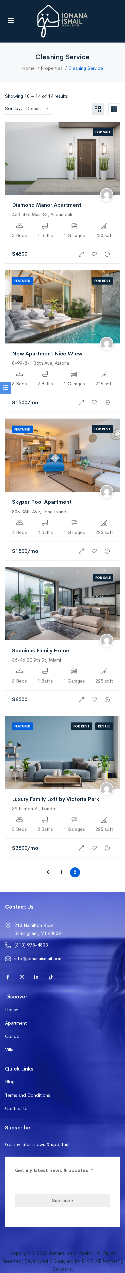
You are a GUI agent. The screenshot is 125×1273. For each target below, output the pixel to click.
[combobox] (37, 108)
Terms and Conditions (27, 1095)
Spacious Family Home (40, 650)
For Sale (103, 132)
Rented (104, 726)
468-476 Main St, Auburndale (43, 214)
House (11, 1010)
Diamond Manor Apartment (46, 204)
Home (28, 68)
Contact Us (16, 1108)
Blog (10, 1081)
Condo (12, 1036)
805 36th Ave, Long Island (39, 512)
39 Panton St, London (35, 809)
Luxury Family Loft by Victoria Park (55, 799)
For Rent (102, 281)
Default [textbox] (33, 108)
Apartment (16, 1023)
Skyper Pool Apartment (42, 501)
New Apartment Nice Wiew (47, 353)
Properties (51, 68)
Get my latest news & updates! (54, 1170)
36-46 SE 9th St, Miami (36, 660)
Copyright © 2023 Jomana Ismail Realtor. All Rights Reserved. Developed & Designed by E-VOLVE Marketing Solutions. (62, 1261)
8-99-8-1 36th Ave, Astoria (40, 363)
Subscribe (62, 1201)
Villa (9, 1050)
